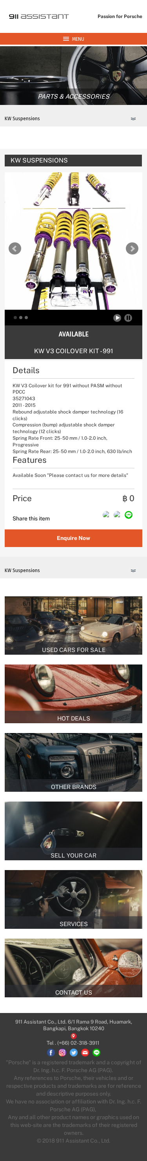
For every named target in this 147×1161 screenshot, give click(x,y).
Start (118, 318)
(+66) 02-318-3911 (78, 1043)
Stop (128, 318)
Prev (15, 248)
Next (132, 248)
